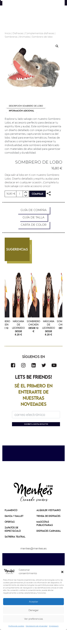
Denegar (34, 610)
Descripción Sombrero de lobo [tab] (26, 106)
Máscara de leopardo (18, 324)
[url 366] (34, 293)
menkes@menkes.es (33, 548)
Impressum (54, 626)
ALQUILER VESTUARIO (48, 510)
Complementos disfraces (39, 33)
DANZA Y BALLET (14, 515)
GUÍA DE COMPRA (34, 210)
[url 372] (54, 365)
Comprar (37, 193)
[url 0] (9, 572)
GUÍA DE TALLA (33, 217)
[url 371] (43, 365)
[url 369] (23, 365)
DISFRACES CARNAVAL (48, 530)
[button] (62, 571)
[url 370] (33, 365)
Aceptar (33, 601)
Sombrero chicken (34, 323)
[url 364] (18, 293)
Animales (24, 36)
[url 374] (33, 492)
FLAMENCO (11, 510)
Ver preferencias (33, 618)
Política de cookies (16, 626)
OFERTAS (10, 521)
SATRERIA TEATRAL (15, 536)
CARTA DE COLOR (33, 224)
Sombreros (11, 36)
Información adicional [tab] (21, 110)
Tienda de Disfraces (48, 515)
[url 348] (48, 193)
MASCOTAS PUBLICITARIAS (44, 523)
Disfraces (18, 33)
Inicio (8, 33)
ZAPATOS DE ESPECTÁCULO (13, 529)
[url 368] (13, 365)
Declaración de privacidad (36, 626)
